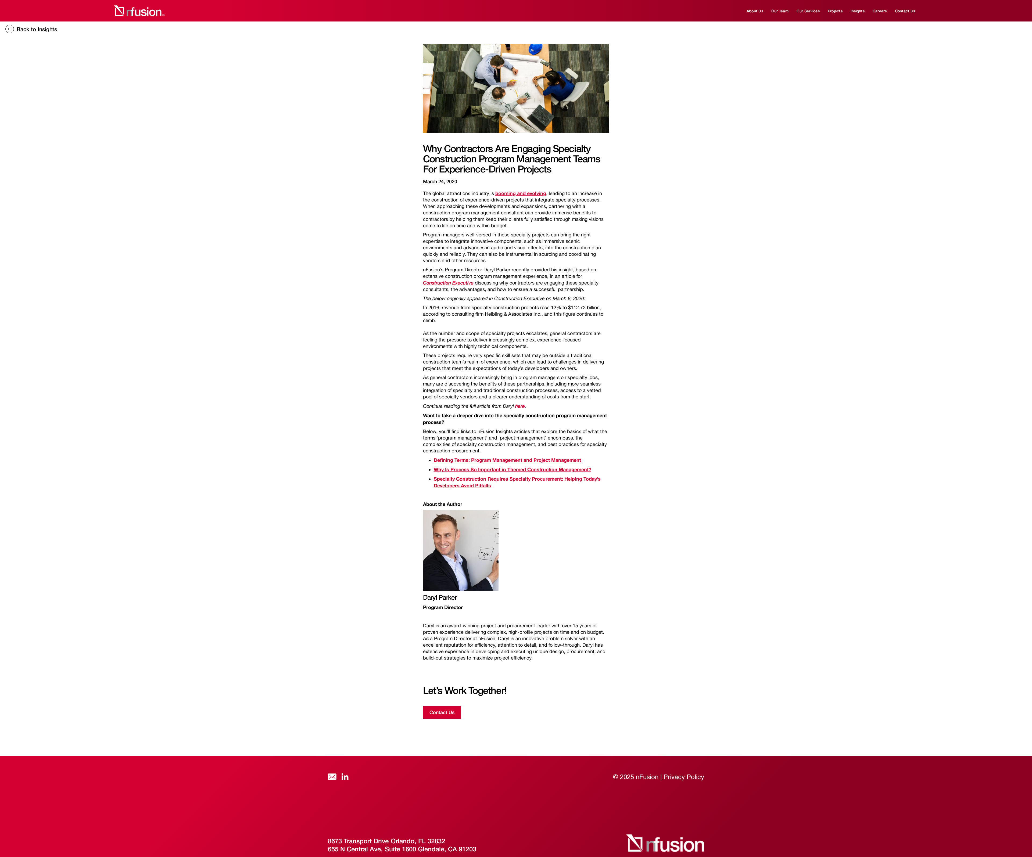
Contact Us (905, 11)
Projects (835, 11)
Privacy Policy (684, 776)
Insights (858, 11)
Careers (880, 11)
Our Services (808, 11)
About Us (755, 11)
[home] (138, 10)
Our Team (780, 11)
